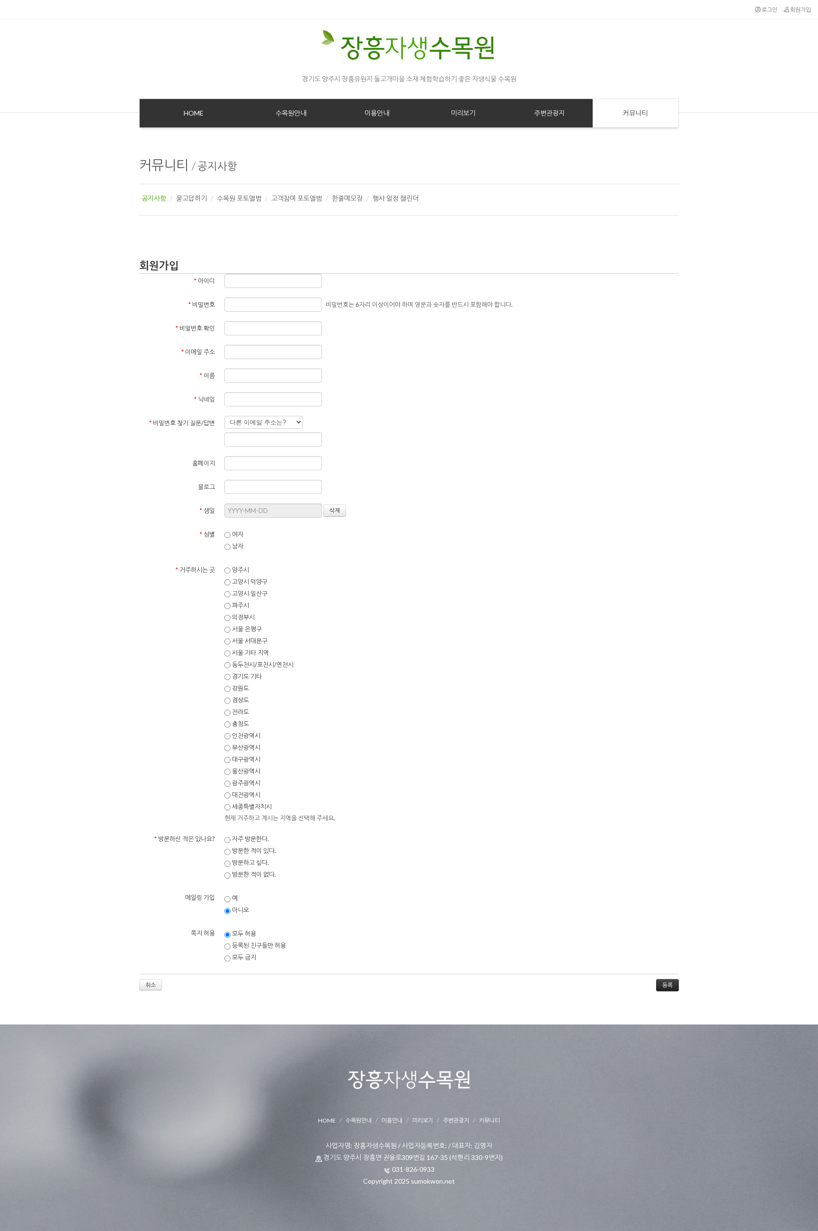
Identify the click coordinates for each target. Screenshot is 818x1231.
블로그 (206, 487)
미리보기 (422, 1120)
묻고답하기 (191, 198)
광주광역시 (245, 783)
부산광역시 (245, 747)
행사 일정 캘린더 (395, 198)
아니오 (240, 910)
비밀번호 (201, 304)
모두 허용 (243, 933)
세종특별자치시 (251, 806)
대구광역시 (245, 759)
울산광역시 (245, 771)
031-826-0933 (413, 1169)
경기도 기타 (246, 676)
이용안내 (392, 1120)
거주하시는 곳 (195, 570)
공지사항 (217, 166)
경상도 (240, 700)
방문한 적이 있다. (253, 850)
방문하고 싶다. (250, 862)
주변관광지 (456, 1120)
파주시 (240, 605)
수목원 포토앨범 (239, 198)
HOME (327, 1120)
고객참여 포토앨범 (296, 198)
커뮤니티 (163, 165)
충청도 (240, 724)
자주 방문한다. (250, 839)
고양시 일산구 (249, 593)
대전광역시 (245, 795)
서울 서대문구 (249, 641)
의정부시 (243, 617)
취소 (150, 984)
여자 (237, 534)
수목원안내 (359, 1120)
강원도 (240, 688)
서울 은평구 (246, 629)
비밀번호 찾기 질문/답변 (182, 423)
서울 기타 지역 (250, 652)
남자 (237, 546)
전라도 (240, 712)
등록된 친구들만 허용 (258, 945)
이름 (207, 375)
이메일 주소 (198, 352)
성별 (207, 534)
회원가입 (800, 9)
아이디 (204, 281)
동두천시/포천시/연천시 (262, 664)
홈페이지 (203, 463)
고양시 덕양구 (249, 581)
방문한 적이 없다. (253, 874)
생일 (207, 510)
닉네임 (204, 399)
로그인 (769, 9)
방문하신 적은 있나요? (184, 839)
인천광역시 (245, 735)
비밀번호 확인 (195, 328)
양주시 (240, 570)
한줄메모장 (347, 198)
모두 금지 (243, 957)
